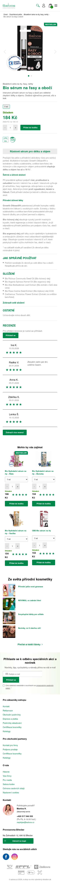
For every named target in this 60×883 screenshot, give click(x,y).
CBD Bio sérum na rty (41, 530)
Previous (5, 52)
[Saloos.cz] (9, 5)
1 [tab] (28, 76)
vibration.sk (46, 879)
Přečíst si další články (29, 644)
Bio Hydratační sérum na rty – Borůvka (42, 472)
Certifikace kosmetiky (12, 727)
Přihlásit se (10, 335)
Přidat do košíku (30, 127)
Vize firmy (7, 775)
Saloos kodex (9, 784)
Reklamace (8, 710)
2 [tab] (31, 76)
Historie (6, 771)
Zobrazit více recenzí (15, 432)
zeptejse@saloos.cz (25, 822)
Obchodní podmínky (12, 714)
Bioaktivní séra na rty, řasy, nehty (36, 14)
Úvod (5, 14)
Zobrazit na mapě (19, 841)
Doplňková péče (15, 14)
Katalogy (6, 731)
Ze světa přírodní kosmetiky (30, 579)
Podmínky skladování (12, 723)
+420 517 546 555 (25, 816)
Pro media (7, 780)
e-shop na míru (28, 879)
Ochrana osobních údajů (14, 788)
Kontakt (6, 706)
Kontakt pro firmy (10, 745)
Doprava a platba (10, 718)
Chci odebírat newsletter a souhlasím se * (29, 686)
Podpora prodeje (10, 749)
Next (55, 52)
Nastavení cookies (11, 792)
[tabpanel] (30, 48)
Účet (43, 5)
